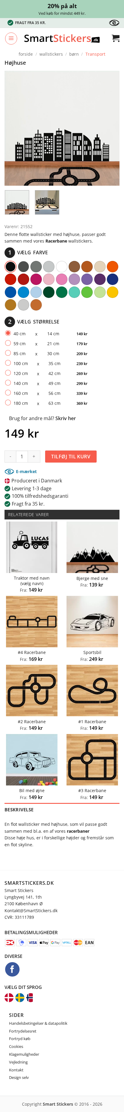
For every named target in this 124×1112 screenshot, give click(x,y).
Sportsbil (92, 652)
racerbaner (78, 831)
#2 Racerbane (32, 721)
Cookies (16, 1046)
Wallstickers (51, 54)
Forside (26, 54)
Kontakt (16, 1070)
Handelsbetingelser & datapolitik (38, 1023)
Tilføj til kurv (70, 456)
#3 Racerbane (92, 790)
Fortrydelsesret (22, 1031)
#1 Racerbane (92, 721)
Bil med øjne (32, 790)
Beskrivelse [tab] (19, 810)
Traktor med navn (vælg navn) (32, 580)
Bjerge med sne (92, 578)
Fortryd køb (19, 1038)
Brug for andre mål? (42, 418)
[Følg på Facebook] (12, 969)
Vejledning (18, 1062)
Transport (95, 54)
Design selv (19, 1077)
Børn (74, 54)
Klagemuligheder (24, 1054)
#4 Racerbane (32, 652)
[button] (11, 39)
